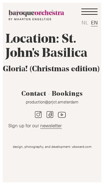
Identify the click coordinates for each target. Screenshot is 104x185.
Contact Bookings (52, 94)
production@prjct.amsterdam (52, 102)
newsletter (51, 125)
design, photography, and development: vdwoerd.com (52, 146)
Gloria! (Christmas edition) (51, 69)
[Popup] (89, 12)
